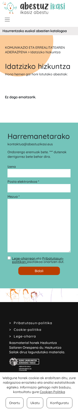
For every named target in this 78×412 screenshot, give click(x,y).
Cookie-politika (27, 329)
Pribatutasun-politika (33, 323)
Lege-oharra (25, 336)
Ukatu (35, 403)
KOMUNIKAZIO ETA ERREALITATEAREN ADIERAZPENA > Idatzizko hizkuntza (35, 49)
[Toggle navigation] (7, 20)
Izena (11, 166)
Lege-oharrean (24, 258)
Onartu (14, 403)
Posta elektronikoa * (23, 181)
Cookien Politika (52, 392)
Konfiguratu (59, 403)
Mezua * (13, 196)
